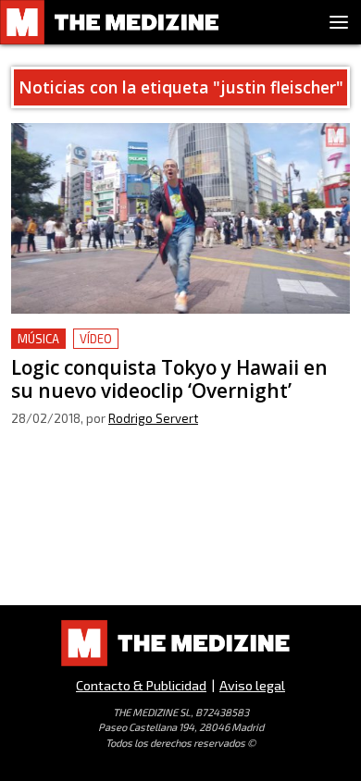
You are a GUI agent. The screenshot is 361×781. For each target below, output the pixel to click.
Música (38, 338)
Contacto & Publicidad (141, 685)
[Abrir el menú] (339, 22)
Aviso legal (252, 685)
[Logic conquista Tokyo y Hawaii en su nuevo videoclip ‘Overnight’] (180, 218)
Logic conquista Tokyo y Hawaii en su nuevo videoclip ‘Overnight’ (155, 350)
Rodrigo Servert (153, 418)
